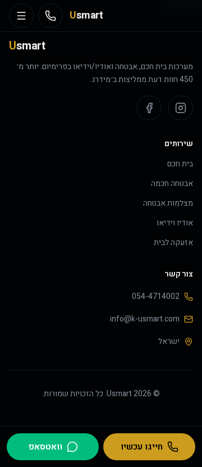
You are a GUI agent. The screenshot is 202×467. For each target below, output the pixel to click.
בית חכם (180, 164)
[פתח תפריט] (21, 15)
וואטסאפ (45, 447)
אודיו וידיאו (175, 223)
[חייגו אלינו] (50, 15)
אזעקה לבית (173, 242)
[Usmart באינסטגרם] (180, 108)
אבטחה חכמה (172, 183)
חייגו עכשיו (142, 447)
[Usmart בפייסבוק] (149, 108)
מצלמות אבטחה (168, 203)
